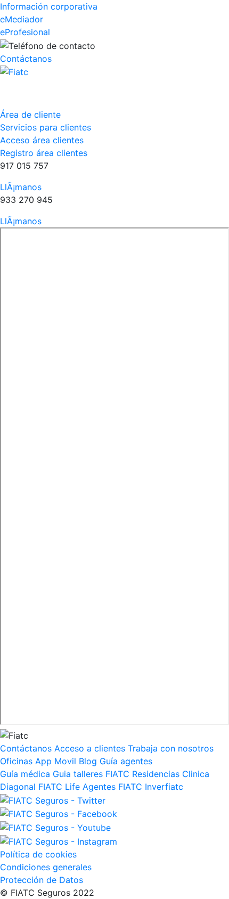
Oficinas (16, 761)
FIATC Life (59, 786)
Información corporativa (48, 6)
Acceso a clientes (89, 748)
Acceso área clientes (42, 140)
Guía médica (25, 774)
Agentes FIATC (112, 786)
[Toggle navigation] (23, 93)
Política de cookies (38, 854)
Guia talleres (78, 774)
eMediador (21, 19)
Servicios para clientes (45, 127)
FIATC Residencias (142, 774)
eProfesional (25, 32)
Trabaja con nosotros (171, 748)
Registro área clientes (43, 153)
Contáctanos (26, 58)
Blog (88, 761)
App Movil (55, 761)
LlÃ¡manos (21, 187)
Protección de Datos (41, 880)
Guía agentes (126, 761)
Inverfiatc (164, 786)
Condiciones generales (46, 867)
